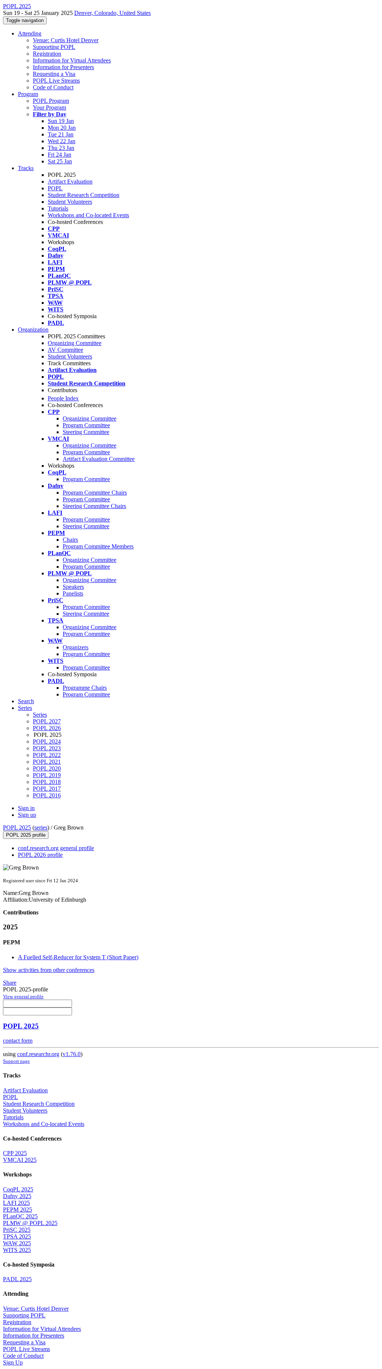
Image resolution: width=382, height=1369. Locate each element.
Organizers (75, 647)
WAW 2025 (17, 1243)
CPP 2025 (15, 1153)
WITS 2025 (17, 1250)
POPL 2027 (47, 721)
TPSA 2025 (17, 1236)
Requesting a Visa (54, 74)
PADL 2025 (17, 1279)
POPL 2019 (47, 775)
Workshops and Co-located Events (88, 215)
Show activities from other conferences (48, 970)
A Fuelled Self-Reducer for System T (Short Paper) (78, 957)
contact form (17, 1040)
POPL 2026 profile (40, 855)
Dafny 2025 (17, 1196)
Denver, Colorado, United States (112, 13)
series (40, 827)
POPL (55, 188)
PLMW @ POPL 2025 (30, 1223)
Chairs (70, 539)
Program (28, 94)
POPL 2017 (47, 788)
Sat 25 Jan (60, 161)
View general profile (23, 996)
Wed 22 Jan (61, 141)
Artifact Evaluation (70, 181)
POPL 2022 (47, 755)
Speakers (73, 587)
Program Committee (86, 425)
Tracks (26, 168)
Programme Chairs (85, 687)
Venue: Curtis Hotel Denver (65, 40)
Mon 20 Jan (62, 127)
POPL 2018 (47, 782)
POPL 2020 (47, 768)
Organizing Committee (74, 343)
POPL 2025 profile (26, 835)
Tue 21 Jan (60, 134)
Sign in (26, 808)
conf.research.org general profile (56, 848)
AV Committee (65, 350)
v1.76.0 (72, 1054)
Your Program (49, 107)
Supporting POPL (54, 47)
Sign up (27, 815)
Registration (47, 53)
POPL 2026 (47, 728)
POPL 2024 (47, 741)
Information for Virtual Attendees (72, 60)
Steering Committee (86, 432)
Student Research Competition (83, 195)
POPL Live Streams (56, 80)
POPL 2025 (17, 827)
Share (9, 982)
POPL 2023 (47, 748)
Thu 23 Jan (61, 148)
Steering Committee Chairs (94, 506)
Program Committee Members (98, 546)
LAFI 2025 (16, 1203)
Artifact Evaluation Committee (99, 459)
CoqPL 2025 (18, 1189)
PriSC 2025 (17, 1230)
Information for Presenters (63, 67)
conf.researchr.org (38, 1054)
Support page (16, 1061)
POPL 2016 (47, 795)
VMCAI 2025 (20, 1160)
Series (40, 714)
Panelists (73, 593)
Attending (29, 33)
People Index (63, 398)
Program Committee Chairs (95, 492)
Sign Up (13, 1362)
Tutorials (58, 208)
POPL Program (51, 101)
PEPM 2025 (17, 1209)
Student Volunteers (70, 202)
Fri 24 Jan (59, 154)
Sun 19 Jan (61, 121)
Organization (33, 329)
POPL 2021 (47, 762)
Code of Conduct (53, 87)
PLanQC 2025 (20, 1216)
